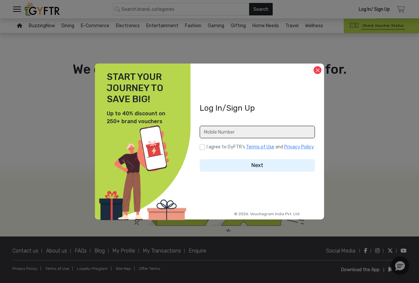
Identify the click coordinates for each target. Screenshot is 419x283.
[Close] (317, 70)
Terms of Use (260, 147)
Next (257, 165)
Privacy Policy (299, 147)
